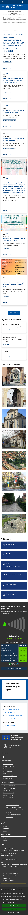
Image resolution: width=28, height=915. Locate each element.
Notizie (5, 826)
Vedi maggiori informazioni (14, 668)
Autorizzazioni (9, 817)
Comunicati (6, 828)
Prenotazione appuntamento (10, 873)
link (13, 902)
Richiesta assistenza (8, 880)
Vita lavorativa (7, 790)
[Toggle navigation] (3, 6)
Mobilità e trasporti (8, 798)
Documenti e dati (7, 778)
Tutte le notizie (13, 313)
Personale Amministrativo (10, 776)
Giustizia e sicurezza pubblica (13, 807)
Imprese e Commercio (8, 793)
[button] (14, 912)
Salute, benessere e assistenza (14, 814)
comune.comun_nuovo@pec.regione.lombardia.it (14, 864)
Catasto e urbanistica (8, 795)
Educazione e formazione (12, 805)
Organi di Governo (8, 764)
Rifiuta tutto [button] (14, 909)
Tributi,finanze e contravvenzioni (14, 810)
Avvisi (7, 31)
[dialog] (14, 901)
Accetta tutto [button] (14, 905)
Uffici (4, 769)
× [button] (26, 889)
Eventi (5, 840)
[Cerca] (25, 7)
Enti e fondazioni (7, 771)
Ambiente (8, 812)
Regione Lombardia (7, 2)
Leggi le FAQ (6, 878)
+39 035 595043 (14, 866)
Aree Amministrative (8, 766)
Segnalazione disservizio (9, 876)
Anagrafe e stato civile (9, 786)
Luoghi (5, 838)
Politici (5, 773)
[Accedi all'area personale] (22, 2)
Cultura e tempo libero (9, 788)
